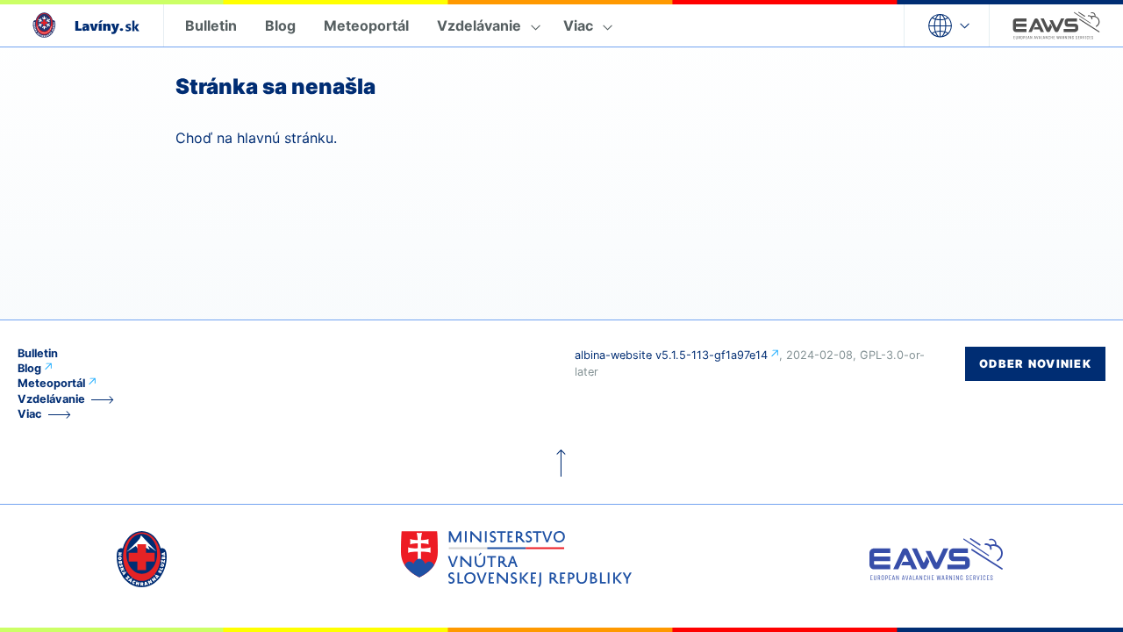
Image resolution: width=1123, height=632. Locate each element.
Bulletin (211, 25)
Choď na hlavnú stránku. (256, 138)
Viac (578, 25)
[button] (947, 25)
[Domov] (81, 25)
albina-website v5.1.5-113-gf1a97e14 (671, 355)
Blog (280, 25)
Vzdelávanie (479, 25)
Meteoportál (366, 25)
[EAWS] (1056, 25)
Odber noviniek (1035, 363)
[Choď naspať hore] (561, 463)
